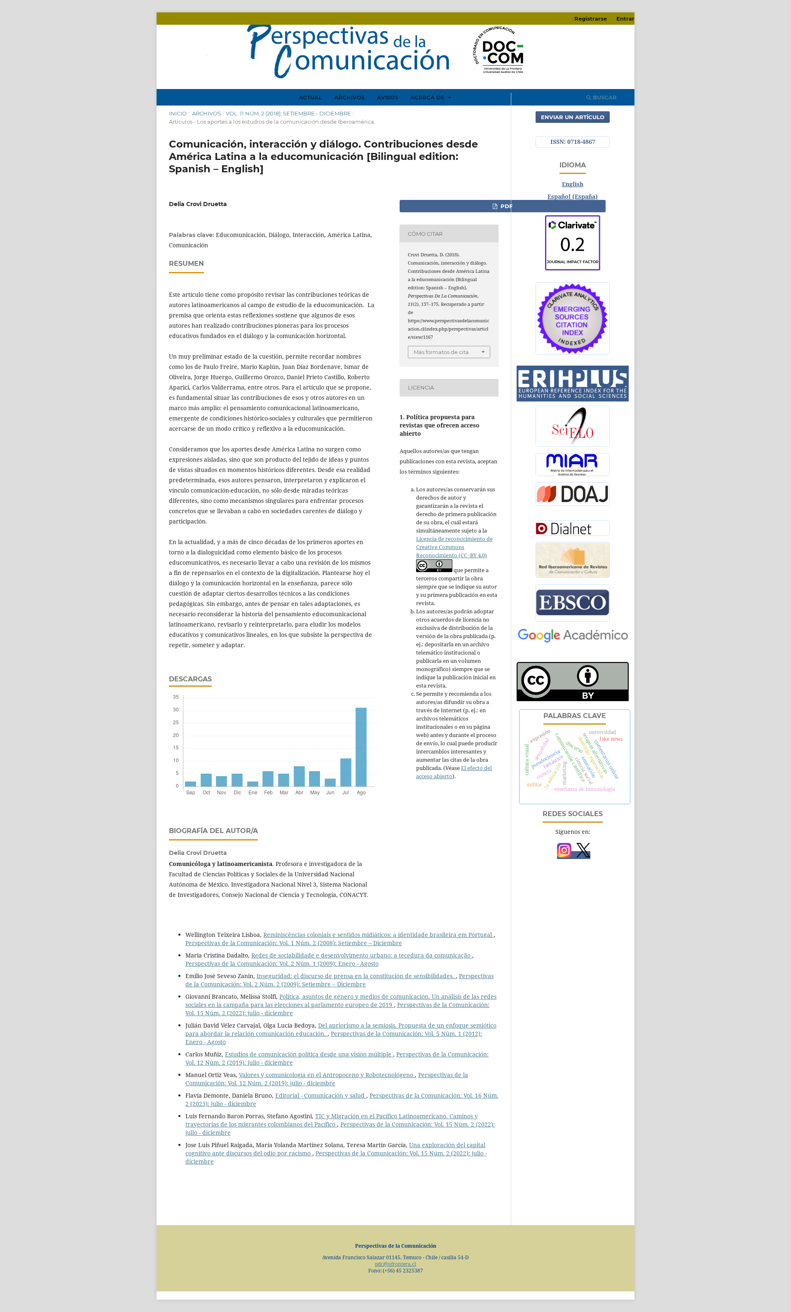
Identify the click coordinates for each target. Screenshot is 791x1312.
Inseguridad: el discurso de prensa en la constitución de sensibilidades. (356, 976)
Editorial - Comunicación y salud (320, 1095)
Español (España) (573, 196)
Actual (310, 97)
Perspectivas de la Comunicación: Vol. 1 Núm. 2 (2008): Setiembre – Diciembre (293, 943)
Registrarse (590, 18)
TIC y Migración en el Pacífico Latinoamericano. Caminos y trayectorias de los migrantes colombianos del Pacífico (331, 1120)
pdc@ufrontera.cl (395, 1263)
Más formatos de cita (441, 352)
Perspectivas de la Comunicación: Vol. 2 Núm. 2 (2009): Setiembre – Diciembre (339, 980)
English (572, 184)
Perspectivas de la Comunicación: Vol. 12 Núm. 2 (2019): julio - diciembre (326, 1079)
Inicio (178, 113)
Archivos (349, 97)
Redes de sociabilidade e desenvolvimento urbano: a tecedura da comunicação (361, 955)
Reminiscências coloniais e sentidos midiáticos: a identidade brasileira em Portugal (378, 935)
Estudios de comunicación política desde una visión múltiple (309, 1054)
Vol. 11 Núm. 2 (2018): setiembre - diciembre (288, 113)
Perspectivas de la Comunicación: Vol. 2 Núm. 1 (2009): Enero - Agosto (282, 963)
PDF (506, 206)
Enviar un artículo (572, 117)
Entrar (625, 18)
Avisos (387, 97)
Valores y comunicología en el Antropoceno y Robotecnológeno (327, 1075)
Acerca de (428, 97)
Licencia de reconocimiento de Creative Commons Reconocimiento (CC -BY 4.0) (454, 547)
